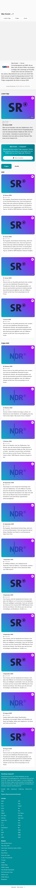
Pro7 (2, 806)
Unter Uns (4, 850)
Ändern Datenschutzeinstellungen (11, 794)
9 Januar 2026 (7, 319)
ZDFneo (3, 818)
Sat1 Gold (20, 818)
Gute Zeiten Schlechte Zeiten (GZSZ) (11, 848)
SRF (19, 820)
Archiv (17, 166)
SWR (19, 835)
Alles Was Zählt (5, 845)
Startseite (13, 887)
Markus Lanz (4, 874)
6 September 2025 (8, 595)
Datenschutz (28, 789)
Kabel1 (20, 806)
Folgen (6, 166)
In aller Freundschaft (6, 857)
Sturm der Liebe (5, 855)
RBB (19, 832)
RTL (2, 803)
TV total (3, 860)
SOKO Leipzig (5, 867)
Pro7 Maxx (21, 813)
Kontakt (3, 789)
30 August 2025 (7, 748)
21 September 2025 (8, 524)
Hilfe (8, 789)
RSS (2, 791)
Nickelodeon (4, 827)
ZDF (19, 801)
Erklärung (21, 789)
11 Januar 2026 (7, 278)
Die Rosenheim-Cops (7, 872)
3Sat (2, 810)
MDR (19, 830)
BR (19, 827)
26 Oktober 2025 (7, 366)
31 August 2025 (7, 713)
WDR (2, 837)
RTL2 (2, 808)
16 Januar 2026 (7, 236)
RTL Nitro (3, 815)
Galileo (3, 862)
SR (2, 835)
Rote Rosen (4, 853)
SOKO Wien (4, 865)
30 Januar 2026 (7, 125)
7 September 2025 (8, 559)
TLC (2, 822)
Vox (19, 808)
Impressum (14, 789)
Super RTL (4, 820)
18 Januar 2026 (7, 195)
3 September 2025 (8, 634)
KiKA (19, 825)
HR (2, 830)
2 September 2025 (8, 673)
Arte (19, 822)
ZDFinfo (20, 815)
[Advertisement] (18, 41)
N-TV (2, 825)
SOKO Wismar (5, 877)
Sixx (19, 810)
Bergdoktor (4, 879)
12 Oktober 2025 (7, 407)
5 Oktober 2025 (7, 441)
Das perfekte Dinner (6, 843)
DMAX (3, 813)
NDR (2, 832)
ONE (19, 837)
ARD (2, 801)
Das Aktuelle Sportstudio (7, 869)
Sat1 (19, 803)
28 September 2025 (8, 482)
